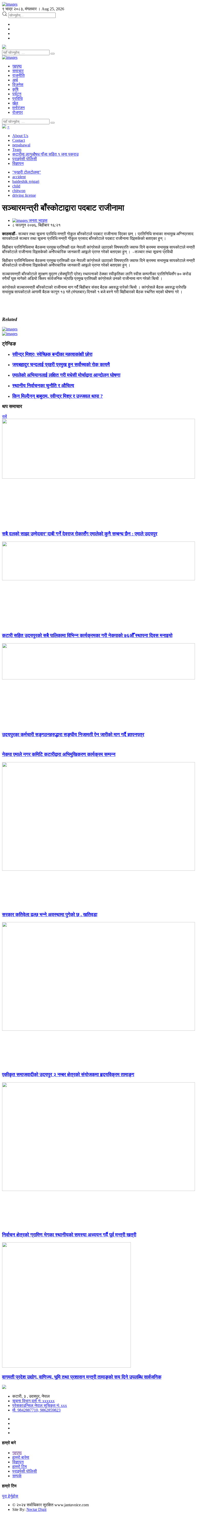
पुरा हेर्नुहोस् (10, 1496)
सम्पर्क (17, 1476)
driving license (24, 195)
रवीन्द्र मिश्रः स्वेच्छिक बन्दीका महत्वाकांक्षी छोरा (52, 354)
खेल (15, 103)
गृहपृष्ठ (17, 66)
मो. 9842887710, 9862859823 (36, 1410)
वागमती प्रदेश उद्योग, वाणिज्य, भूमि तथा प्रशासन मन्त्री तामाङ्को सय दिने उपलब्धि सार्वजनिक (81, 1377)
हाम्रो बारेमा (20, 1457)
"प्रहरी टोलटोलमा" (26, 172)
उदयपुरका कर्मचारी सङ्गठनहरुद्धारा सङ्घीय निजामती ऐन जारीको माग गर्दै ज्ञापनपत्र (73, 734)
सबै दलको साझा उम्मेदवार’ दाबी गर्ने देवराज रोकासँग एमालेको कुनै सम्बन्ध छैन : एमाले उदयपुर (79, 533)
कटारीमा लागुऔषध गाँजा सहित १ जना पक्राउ (45, 154)
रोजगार (17, 112)
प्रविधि (17, 98)
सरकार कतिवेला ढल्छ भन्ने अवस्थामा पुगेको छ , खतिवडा (49, 914)
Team (16, 149)
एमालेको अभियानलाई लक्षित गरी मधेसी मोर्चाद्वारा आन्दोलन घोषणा (66, 375)
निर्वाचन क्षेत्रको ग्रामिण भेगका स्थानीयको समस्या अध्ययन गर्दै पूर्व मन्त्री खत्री (69, 1234)
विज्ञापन (18, 163)
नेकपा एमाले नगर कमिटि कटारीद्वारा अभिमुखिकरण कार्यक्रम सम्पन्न (58, 754)
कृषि (15, 89)
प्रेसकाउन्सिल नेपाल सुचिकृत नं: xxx (39, 1405)
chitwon (18, 190)
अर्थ (15, 80)
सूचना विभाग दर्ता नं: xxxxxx (33, 1401)
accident (19, 177)
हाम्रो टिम (19, 1466)
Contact (18, 140)
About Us (20, 136)
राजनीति (18, 75)
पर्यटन (16, 94)
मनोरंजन (18, 108)
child (16, 186)
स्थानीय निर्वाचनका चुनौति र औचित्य (43, 385)
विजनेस (17, 84)
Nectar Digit (36, 1509)
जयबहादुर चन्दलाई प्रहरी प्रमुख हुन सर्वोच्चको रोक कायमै (61, 364)
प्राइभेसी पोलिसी (24, 159)
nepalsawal (21, 145)
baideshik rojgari (25, 181)
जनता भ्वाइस (37, 220)
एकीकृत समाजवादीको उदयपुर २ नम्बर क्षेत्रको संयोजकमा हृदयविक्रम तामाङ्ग (68, 1074)
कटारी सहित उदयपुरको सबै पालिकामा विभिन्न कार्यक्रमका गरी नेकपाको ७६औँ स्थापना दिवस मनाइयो (87, 635)
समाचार (18, 71)
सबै (4, 416)
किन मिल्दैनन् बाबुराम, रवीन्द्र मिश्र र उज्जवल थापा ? (57, 396)
